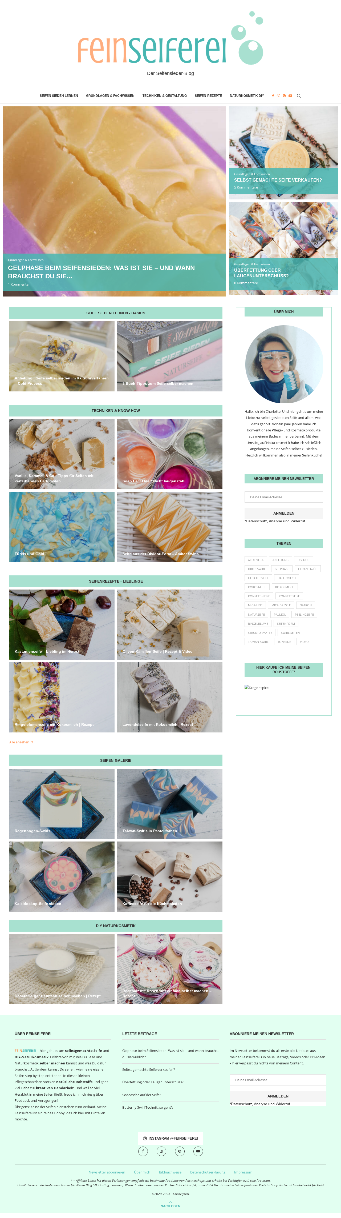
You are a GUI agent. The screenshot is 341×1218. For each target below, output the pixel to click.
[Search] (299, 95)
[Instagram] (278, 95)
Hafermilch (287, 578)
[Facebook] (273, 95)
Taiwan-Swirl (258, 642)
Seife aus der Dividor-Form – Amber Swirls (161, 554)
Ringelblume (258, 624)
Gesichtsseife (258, 578)
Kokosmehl (257, 587)
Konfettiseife (289, 596)
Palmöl (280, 614)
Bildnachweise (170, 1172)
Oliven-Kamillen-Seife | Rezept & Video (158, 651)
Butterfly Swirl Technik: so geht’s (147, 1107)
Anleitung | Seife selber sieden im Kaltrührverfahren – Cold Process (62, 381)
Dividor (304, 560)
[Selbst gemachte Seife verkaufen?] (283, 152)
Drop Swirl (257, 569)
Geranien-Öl (307, 569)
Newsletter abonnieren (107, 1172)
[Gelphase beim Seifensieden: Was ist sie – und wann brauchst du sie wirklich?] (114, 201)
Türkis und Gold (29, 554)
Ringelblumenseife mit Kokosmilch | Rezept (54, 724)
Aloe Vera (255, 560)
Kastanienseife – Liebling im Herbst (47, 651)
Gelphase (282, 569)
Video (304, 642)
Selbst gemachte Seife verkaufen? (278, 180)
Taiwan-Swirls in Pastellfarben (150, 831)
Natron (306, 605)
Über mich (142, 1172)
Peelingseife (304, 614)
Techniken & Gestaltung (165, 96)
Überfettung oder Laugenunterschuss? (153, 1082)
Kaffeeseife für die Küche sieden (152, 904)
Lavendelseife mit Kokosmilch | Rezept (158, 724)
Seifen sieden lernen (59, 96)
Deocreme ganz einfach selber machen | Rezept (58, 996)
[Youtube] (290, 95)
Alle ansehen (19, 742)
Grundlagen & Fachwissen (110, 96)
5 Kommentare (246, 187)
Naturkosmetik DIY (247, 96)
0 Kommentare (246, 283)
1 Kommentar (19, 284)
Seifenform (286, 624)
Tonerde (284, 642)
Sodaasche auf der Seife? (141, 1094)
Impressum (243, 1172)
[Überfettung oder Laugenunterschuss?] (283, 248)
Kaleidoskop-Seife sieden (38, 904)
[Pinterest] (284, 95)
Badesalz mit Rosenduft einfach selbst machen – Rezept (167, 993)
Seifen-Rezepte (208, 96)
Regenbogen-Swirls (32, 831)
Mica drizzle (281, 605)
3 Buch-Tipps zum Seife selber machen (158, 383)
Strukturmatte (260, 633)
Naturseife (256, 614)
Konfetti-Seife (259, 596)
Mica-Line (255, 605)
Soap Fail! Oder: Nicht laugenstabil (154, 481)
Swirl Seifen (290, 633)
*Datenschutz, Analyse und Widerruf (275, 521)
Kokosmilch (284, 587)
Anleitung (281, 560)
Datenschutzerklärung (207, 1172)
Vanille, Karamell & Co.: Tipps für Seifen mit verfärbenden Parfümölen (54, 478)
